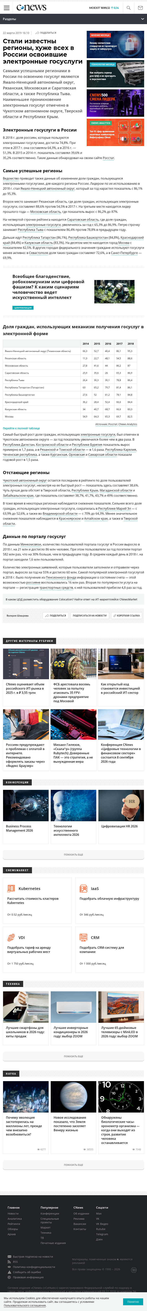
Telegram (102, 1234)
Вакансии (80, 1224)
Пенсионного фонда (61, 577)
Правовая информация (28, 1277)
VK (97, 1218)
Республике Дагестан (18, 444)
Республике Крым (85, 490)
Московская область (45, 212)
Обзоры (13, 1229)
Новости (13, 1213)
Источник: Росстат (106, 424)
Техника (46, 1232)
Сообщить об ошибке (27, 1272)
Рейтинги (14, 1224)
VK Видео (102, 1224)
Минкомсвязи (30, 544)
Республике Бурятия (87, 444)
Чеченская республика (20, 454)
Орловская (77, 454)
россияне (33, 582)
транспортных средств (56, 587)
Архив (12, 1234)
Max (98, 1213)
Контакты (80, 1229)
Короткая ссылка (128, 615)
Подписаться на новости (90, 615)
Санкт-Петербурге (124, 253)
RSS (15, 1262)
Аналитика (15, 1218)
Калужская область (38, 243)
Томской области (72, 449)
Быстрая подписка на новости (33, 1256)
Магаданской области (116, 490)
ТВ (42, 1238)
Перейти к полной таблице (21, 428)
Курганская (58, 454)
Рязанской (48, 449)
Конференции (50, 1213)
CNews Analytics (127, 424)
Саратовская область (83, 219)
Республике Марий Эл (114, 508)
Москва (123, 243)
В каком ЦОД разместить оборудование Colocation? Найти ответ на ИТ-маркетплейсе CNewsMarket (71, 599)
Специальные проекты (50, 1220)
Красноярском (70, 518)
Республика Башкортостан (88, 237)
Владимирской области (60, 513)
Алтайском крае (96, 518)
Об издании (81, 1213)
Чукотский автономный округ (25, 480)
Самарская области (102, 454)
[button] (128, 8)
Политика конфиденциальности (34, 1267)
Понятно (133, 1302)
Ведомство (11, 178)
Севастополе (38, 253)
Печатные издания (53, 1243)
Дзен (99, 1239)
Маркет (46, 1227)
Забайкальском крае (18, 495)
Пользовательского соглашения (25, 1305)
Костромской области (52, 444)
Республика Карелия (120, 449)
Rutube (100, 1229)
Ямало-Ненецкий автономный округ (47, 188)
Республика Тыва (30, 230)
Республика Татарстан (39, 237)
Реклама (79, 1218)
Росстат (108, 158)
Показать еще (73, 854)
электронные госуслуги (43, 225)
